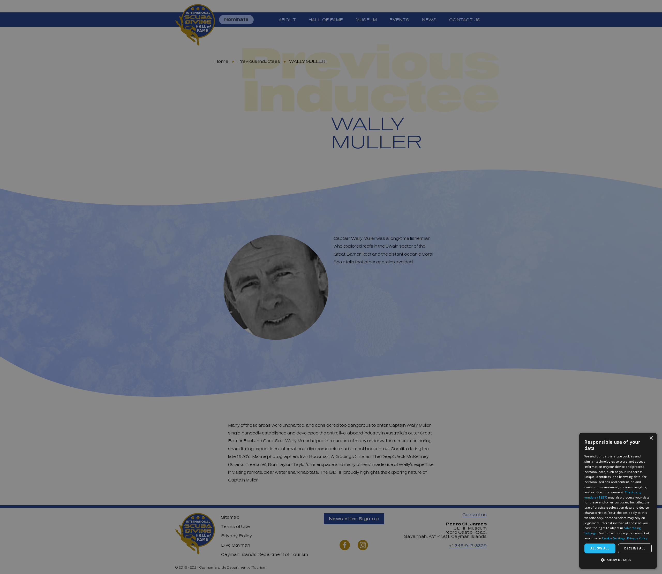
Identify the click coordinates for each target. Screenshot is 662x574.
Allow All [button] (599, 548)
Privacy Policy (637, 538)
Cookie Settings (614, 538)
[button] (618, 560)
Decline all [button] (634, 548)
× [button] (651, 438)
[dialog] (618, 501)
